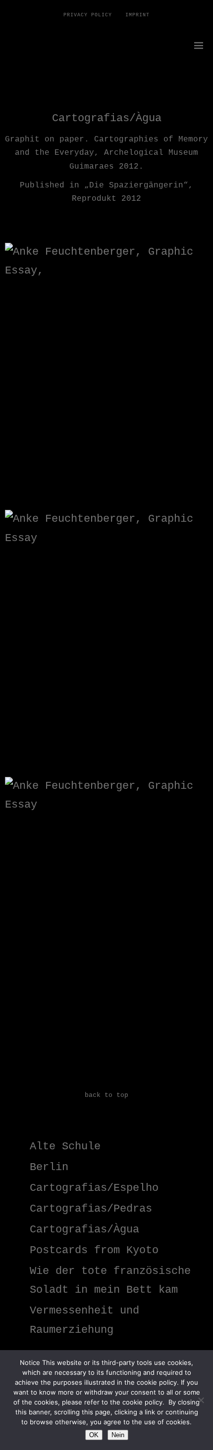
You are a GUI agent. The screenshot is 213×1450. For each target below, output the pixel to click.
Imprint (137, 15)
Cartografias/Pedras (91, 1209)
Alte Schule (65, 1146)
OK (94, 1435)
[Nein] (201, 1400)
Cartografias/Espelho (94, 1188)
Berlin (49, 1167)
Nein (117, 1435)
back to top (106, 1095)
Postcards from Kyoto (94, 1250)
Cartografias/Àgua (84, 1229)
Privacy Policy (87, 15)
